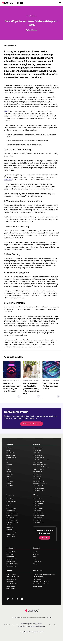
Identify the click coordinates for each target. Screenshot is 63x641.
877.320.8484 (47, 617)
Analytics (8, 448)
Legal (13, 617)
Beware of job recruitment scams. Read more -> (31, 631)
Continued (36, 77)
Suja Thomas (32, 30)
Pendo (6, 111)
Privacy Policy (18, 617)
